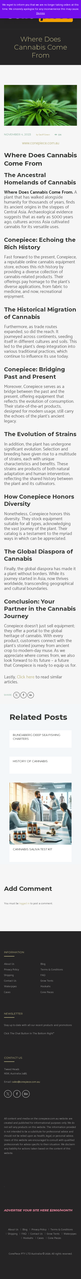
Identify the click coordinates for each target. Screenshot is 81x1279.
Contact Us (10, 981)
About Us (9, 964)
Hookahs (45, 986)
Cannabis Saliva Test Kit (32, 849)
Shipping (9, 975)
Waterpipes (10, 986)
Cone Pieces (47, 992)
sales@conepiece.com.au (26, 1082)
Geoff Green (44, 134)
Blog (42, 964)
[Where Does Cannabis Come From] (40, 105)
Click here (26, 677)
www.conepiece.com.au (40, 143)
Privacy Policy (11, 969)
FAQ (42, 975)
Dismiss (40, 13)
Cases (7, 992)
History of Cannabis (30, 761)
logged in (24, 903)
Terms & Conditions (51, 969)
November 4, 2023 (17, 134)
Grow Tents (46, 981)
